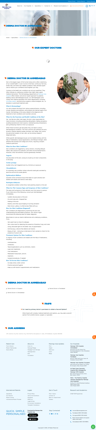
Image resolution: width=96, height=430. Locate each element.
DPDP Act (30, 399)
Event (50, 351)
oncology (9, 101)
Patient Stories (10, 397)
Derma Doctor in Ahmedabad (16, 292)
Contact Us (47, 5)
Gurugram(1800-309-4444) (80, 415)
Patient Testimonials (11, 348)
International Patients (77, 5)
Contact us (52, 395)
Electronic (51, 349)
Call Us (93, 5)
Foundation (31, 355)
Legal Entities (31, 401)
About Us (19, 5)
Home (7, 37)
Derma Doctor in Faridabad (57, 288)
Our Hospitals (28, 5)
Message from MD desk (34, 349)
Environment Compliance (34, 403)
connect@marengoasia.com (80, 410)
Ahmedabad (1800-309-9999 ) (81, 421)
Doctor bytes (9, 349)
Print (50, 346)
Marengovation (31, 351)
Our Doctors (9, 395)
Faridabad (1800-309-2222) (80, 413)
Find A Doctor (10, 346)
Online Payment (91, 1)
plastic (14, 101)
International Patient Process (13, 399)
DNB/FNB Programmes (76, 393)
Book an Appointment (55, 397)
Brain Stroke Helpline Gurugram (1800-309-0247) (81, 418)
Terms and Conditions (33, 395)
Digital (50, 348)
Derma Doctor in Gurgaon (15, 288)
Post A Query (52, 393)
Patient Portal (71, 1)
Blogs (50, 353)
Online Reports (81, 1)
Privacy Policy (31, 393)
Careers (51, 399)
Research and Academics (60, 5)
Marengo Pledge (32, 348)
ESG (29, 353)
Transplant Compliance (33, 405)
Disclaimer (30, 397)
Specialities (38, 5)
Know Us (30, 346)
